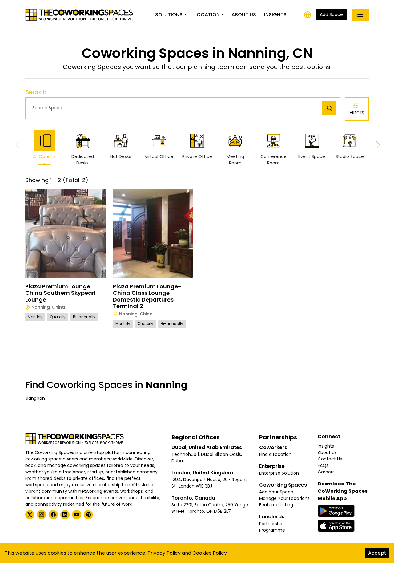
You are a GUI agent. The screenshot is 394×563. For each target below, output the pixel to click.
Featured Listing (276, 505)
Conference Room (273, 159)
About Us (243, 14)
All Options (44, 156)
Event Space (311, 156)
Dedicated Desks (82, 159)
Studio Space (350, 156)
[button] (175, 108)
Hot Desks (120, 156)
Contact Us (330, 459)
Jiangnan (35, 398)
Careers (326, 472)
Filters (356, 112)
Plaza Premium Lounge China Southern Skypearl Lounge (60, 292)
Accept (377, 553)
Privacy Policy (164, 553)
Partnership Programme (272, 526)
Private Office (197, 156)
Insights (275, 14)
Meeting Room (235, 159)
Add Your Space (276, 492)
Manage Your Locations (284, 498)
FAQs (323, 465)
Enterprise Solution (279, 473)
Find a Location (275, 454)
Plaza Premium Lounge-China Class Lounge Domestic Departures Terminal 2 (147, 296)
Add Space (331, 14)
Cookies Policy (209, 553)
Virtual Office (159, 156)
